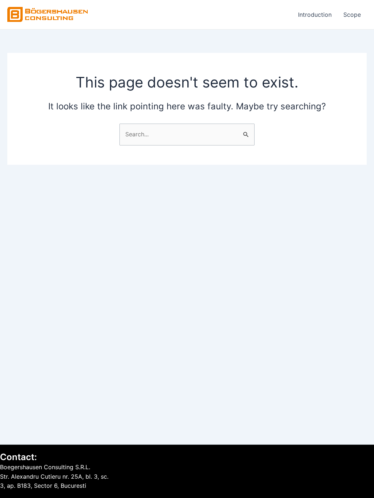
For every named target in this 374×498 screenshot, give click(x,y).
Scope (352, 14)
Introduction (315, 14)
